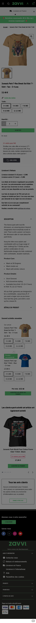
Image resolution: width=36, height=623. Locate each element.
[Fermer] (33, 621)
